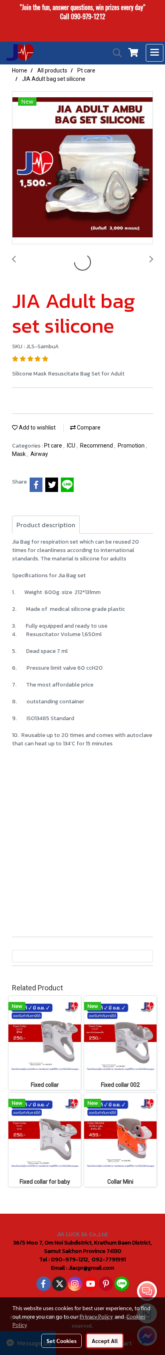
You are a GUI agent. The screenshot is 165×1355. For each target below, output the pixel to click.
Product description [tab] (45, 525)
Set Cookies (61, 1340)
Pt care (53, 445)
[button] (115, 52)
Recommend (97, 445)
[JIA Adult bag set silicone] (82, 168)
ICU (71, 445)
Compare (88, 427)
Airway (39, 454)
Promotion (132, 445)
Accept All (105, 1340)
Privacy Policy (96, 1316)
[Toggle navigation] (154, 53)
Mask (19, 454)
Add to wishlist (37, 427)
